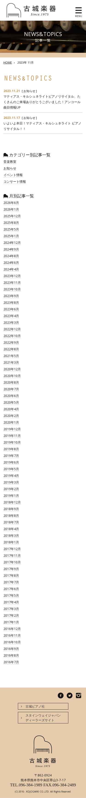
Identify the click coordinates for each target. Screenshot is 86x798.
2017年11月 (12, 555)
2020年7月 (11, 389)
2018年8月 (11, 515)
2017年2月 (11, 615)
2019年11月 (12, 435)
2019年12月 (12, 429)
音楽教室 (9, 161)
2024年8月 (11, 256)
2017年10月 (12, 562)
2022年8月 (11, 349)
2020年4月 (11, 409)
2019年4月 (11, 475)
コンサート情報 (14, 181)
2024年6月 (11, 262)
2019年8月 (11, 449)
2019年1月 (11, 495)
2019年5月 (11, 469)
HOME (7, 62)
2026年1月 (11, 209)
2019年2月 (11, 489)
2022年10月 (12, 336)
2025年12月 (12, 216)
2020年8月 (11, 382)
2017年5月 (11, 595)
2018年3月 (11, 535)
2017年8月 (11, 575)
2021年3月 (11, 362)
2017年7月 (11, 582)
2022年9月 (11, 342)
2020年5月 (11, 402)
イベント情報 (13, 175)
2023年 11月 (25, 62)
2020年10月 (12, 376)
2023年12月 (12, 276)
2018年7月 (11, 522)
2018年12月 (12, 502)
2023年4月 (11, 316)
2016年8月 (11, 655)
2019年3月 (11, 482)
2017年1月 (11, 622)
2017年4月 (11, 602)
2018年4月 (11, 529)
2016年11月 (12, 635)
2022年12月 (12, 329)
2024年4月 (11, 269)
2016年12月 (12, 629)
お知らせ (29, 91)
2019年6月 (11, 462)
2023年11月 (12, 282)
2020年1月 (11, 422)
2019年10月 (12, 442)
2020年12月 (12, 369)
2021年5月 (11, 356)
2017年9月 (11, 569)
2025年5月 (11, 229)
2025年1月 (11, 236)
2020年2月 (11, 415)
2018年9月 (11, 509)
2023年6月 (11, 309)
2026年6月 (11, 202)
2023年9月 (11, 296)
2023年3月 (11, 322)
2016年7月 (11, 662)
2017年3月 (11, 609)
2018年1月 (11, 542)
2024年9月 (11, 249)
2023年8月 (11, 302)
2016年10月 (12, 642)
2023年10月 (12, 289)
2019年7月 (11, 455)
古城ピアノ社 (35, 706)
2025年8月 (11, 222)
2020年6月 (11, 395)
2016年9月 (11, 648)
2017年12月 (12, 549)
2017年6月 (11, 589)
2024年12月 (12, 242)
